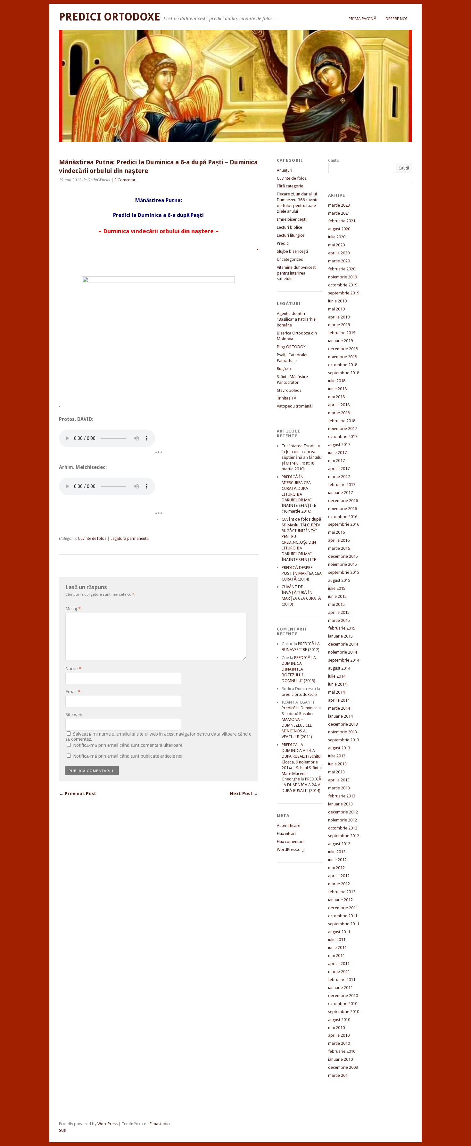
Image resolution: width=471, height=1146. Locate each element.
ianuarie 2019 (340, 340)
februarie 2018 (341, 420)
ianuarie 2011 (340, 987)
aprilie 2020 (339, 253)
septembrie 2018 (343, 372)
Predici (283, 243)
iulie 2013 (336, 756)
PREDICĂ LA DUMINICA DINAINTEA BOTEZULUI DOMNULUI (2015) (299, 669)
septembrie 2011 (343, 923)
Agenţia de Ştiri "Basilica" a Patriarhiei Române (297, 319)
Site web (73, 714)
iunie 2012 (337, 859)
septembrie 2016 (343, 524)
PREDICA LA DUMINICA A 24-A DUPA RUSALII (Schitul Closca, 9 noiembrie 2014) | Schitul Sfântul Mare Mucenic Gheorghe (302, 762)
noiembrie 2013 (342, 732)
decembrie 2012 (343, 812)
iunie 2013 (337, 764)
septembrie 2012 (343, 835)
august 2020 (339, 229)
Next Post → (244, 793)
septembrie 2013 (343, 740)
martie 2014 (339, 708)
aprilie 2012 (339, 875)
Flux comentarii (290, 841)
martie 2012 (339, 883)
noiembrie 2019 (342, 277)
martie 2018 (339, 412)
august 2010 (339, 1019)
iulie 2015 (336, 588)
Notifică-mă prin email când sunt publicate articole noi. (128, 756)
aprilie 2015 (339, 612)
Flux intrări (286, 833)
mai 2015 (336, 604)
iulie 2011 (336, 939)
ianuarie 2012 (340, 899)
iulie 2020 (336, 237)
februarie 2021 (341, 220)
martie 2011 (339, 971)
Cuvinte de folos (92, 538)
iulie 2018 (336, 380)
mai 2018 (336, 396)
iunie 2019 (337, 301)
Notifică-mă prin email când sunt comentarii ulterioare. (128, 745)
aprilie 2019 (339, 317)
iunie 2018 (337, 388)
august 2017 (339, 444)
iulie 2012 (336, 851)
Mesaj (73, 608)
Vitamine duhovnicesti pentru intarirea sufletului (297, 273)
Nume (73, 668)
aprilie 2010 (339, 1035)
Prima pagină (362, 18)
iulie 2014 (336, 676)
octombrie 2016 (342, 516)
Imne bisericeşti (291, 219)
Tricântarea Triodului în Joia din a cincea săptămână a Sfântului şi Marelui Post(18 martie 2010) (302, 457)
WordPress (107, 1123)
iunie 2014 (337, 684)
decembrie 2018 (343, 348)
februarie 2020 (341, 269)
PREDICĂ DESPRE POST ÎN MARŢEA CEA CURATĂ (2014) (302, 573)
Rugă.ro (284, 368)
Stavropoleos (289, 390)
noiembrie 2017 (342, 428)
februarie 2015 (341, 628)
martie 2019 (339, 324)
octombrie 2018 (342, 364)
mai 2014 (336, 692)
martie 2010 (339, 1043)
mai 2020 (336, 245)
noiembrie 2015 (342, 564)
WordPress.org (290, 849)
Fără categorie (290, 186)
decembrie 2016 (343, 500)
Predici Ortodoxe (109, 17)
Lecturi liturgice (290, 235)
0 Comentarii (125, 180)
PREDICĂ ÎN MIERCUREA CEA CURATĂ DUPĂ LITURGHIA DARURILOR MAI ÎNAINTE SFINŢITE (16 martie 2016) (299, 494)
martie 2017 (339, 476)
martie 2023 (339, 205)
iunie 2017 (337, 452)
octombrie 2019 (342, 285)
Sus (62, 1130)
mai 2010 (336, 1027)
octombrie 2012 (342, 828)
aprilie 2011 (339, 963)
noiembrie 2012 (342, 820)
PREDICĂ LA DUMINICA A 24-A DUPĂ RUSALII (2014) (301, 785)
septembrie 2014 (343, 660)
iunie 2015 (337, 596)
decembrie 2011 (343, 907)
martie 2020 (339, 261)
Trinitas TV (286, 398)
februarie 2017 (341, 484)
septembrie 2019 (343, 293)
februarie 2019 (341, 332)
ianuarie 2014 (340, 716)
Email (72, 691)
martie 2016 (339, 548)
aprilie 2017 (339, 468)
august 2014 (339, 668)
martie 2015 (339, 620)
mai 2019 (336, 309)
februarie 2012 (341, 891)
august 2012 (339, 843)
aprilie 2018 (339, 404)
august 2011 (339, 931)
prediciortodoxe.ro (299, 694)
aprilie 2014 (339, 700)
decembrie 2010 (343, 995)
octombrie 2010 (342, 1003)
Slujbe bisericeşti (292, 251)
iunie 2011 (337, 947)
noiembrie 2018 (342, 356)
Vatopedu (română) (295, 406)
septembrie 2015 (343, 572)
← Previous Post (77, 793)
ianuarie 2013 (340, 804)
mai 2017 (336, 460)
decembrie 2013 (343, 724)
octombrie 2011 (342, 915)
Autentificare (288, 825)
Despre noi (396, 18)
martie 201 (338, 1075)
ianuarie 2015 (340, 636)
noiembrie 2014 (342, 652)
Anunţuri (284, 170)
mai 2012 (336, 867)
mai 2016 (336, 532)
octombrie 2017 (342, 436)
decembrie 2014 (343, 644)
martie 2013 (339, 788)
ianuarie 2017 (340, 492)
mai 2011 (336, 955)
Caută (333, 160)
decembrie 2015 (343, 556)
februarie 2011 (341, 979)
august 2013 (339, 748)
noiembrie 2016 (342, 508)
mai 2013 (336, 772)
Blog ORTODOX (291, 346)
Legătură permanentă (130, 538)
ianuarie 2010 (340, 1059)
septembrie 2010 (343, 1011)
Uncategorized (290, 259)
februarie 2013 (341, 796)
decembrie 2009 (343, 1067)
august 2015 (339, 580)
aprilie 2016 (339, 540)
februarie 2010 (341, 1051)
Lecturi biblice (289, 227)
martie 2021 (339, 213)
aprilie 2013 (339, 780)
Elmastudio (160, 1123)
